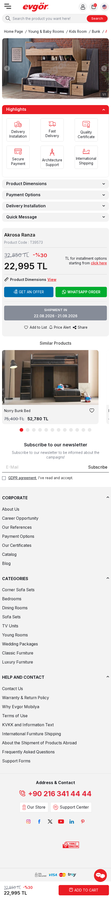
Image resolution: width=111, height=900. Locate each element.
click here (99, 263)
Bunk (96, 31)
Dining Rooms (15, 607)
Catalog (9, 554)
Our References (17, 527)
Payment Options (23, 194)
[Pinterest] (82, 821)
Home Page (13, 31)
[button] (7, 68)
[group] (55, 68)
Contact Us (12, 688)
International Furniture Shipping (31, 733)
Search (97, 18)
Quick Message (21, 217)
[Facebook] (39, 821)
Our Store (36, 807)
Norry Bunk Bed (17, 411)
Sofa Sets (11, 616)
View (51, 280)
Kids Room (78, 31)
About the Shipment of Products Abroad (39, 742)
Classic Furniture (17, 653)
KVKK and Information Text (28, 724)
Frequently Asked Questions (28, 751)
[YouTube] (61, 821)
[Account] (82, 7)
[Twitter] (50, 821)
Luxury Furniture (17, 662)
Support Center (74, 807)
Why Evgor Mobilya (20, 706)
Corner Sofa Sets (18, 589)
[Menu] (7, 8)
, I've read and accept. (40, 478)
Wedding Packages (20, 644)
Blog (6, 563)
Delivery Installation (26, 205)
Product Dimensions (26, 183)
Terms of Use (15, 715)
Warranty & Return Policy (25, 697)
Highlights (16, 109)
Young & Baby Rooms (46, 31)
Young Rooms (15, 635)
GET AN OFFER (31, 292)
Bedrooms (11, 598)
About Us (10, 509)
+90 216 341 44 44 (60, 794)
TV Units (10, 625)
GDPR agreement (22, 478)
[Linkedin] (72, 821)
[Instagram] (28, 821)
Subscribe (97, 467)
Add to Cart (86, 890)
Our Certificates (16, 545)
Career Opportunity (20, 518)
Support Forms (16, 761)
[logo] (36, 7)
